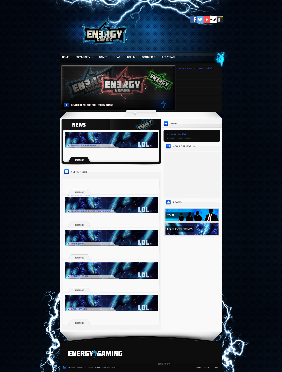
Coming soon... (78, 244)
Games (103, 57)
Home (65, 57)
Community (83, 57)
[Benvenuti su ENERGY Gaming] (106, 30)
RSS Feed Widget (192, 195)
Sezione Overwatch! (81, 195)
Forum (131, 57)
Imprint (215, 368)
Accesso (199, 368)
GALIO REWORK (79, 309)
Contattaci (149, 57)
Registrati (168, 57)
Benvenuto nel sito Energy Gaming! (195, 68)
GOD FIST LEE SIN (79, 276)
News (117, 57)
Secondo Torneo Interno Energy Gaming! (91, 211)
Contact (207, 368)
